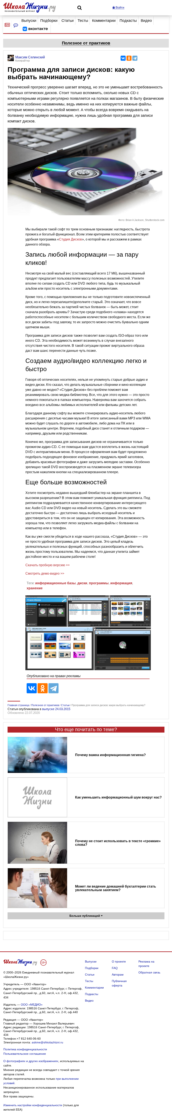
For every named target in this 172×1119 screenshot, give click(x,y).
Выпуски (28, 20)
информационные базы (55, 583)
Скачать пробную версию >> (47, 565)
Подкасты (128, 20)
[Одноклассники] (129, 58)
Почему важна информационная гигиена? (110, 755)
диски (82, 583)
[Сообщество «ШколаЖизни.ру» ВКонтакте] (35, 29)
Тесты (83, 20)
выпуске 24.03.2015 (56, 709)
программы (99, 583)
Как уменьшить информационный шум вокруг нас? (118, 797)
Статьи (67, 20)
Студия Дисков (70, 239)
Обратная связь (149, 972)
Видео (146, 20)
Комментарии (104, 20)
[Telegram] (134, 58)
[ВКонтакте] (123, 58)
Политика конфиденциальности (25, 1049)
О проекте (119, 961)
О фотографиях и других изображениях (30, 1061)
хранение (35, 588)
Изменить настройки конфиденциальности (32, 1105)
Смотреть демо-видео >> (44, 573)
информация (121, 583)
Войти (119, 7)
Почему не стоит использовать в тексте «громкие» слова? (118, 842)
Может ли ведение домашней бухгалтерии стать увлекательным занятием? (115, 888)
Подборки (48, 20)
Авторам (118, 974)
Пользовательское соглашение (24, 1053)
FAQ (115, 968)
